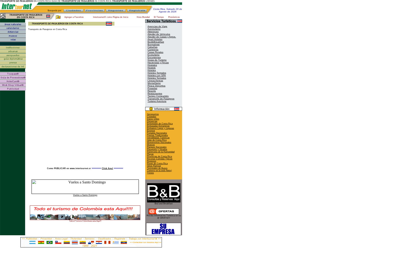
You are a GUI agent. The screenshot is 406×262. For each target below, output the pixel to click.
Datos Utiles (153, 119)
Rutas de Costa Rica (157, 163)
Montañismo (154, 83)
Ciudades (151, 116)
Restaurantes (155, 93)
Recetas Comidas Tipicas (159, 159)
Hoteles (152, 70)
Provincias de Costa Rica (159, 156)
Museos (151, 145)
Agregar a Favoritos (74, 17)
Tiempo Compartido (158, 96)
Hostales (152, 65)
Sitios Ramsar (154, 166)
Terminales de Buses (157, 168)
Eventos (151, 130)
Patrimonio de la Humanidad (161, 152)
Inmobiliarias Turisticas (158, 138)
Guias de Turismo (157, 60)
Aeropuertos (153, 114)
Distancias (152, 121)
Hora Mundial (143, 17)
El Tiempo (159, 17)
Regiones (151, 161)
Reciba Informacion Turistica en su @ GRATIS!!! (164, 216)
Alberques (153, 31)
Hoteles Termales (157, 73)
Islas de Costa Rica (157, 140)
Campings (153, 49)
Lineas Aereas (155, 80)
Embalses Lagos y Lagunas (160, 128)
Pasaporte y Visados (157, 149)
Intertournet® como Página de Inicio (110, 17)
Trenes (150, 173)
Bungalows (154, 44)
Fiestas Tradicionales (157, 135)
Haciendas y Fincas (158, 62)
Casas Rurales (155, 52)
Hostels (152, 67)
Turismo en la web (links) (159, 170)
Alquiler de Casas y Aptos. (162, 36)
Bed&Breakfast (156, 42)
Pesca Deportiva (156, 85)
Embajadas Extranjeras (158, 126)
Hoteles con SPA (157, 75)
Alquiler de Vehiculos (159, 34)
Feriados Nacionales (157, 133)
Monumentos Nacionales (159, 142)
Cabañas (152, 47)
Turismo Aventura (157, 101)
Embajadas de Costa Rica (160, 123)
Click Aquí (107, 168)
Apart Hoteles (155, 39)
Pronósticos (174, 17)
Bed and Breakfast (164, 203)
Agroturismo (154, 29)
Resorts (152, 91)
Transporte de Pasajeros (161, 98)
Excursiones (154, 57)
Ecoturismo (154, 54)
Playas (150, 154)
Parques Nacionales (157, 147)
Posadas (152, 88)
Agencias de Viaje (157, 26)
